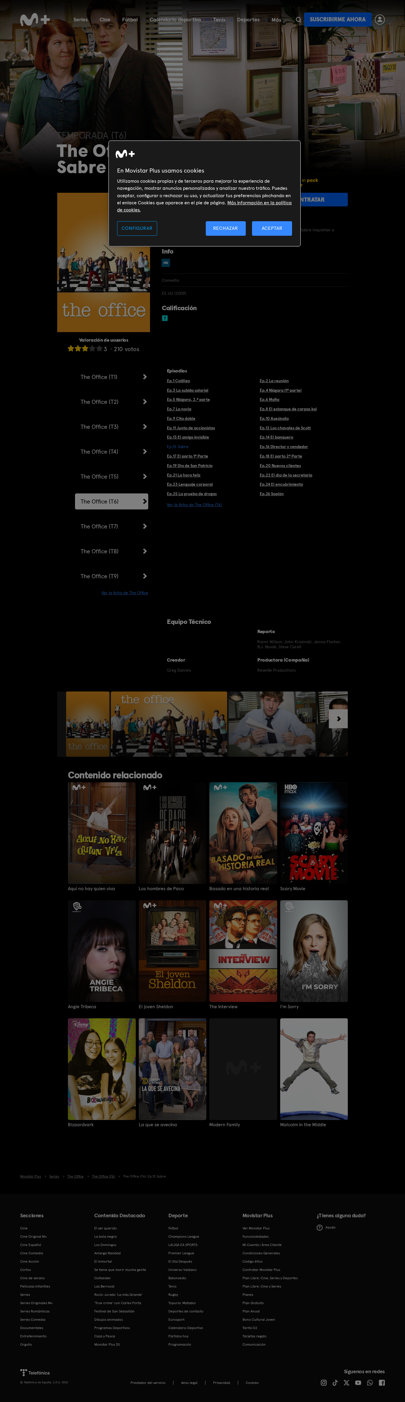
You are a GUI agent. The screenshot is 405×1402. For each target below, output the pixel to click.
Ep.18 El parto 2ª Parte (281, 456)
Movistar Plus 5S (107, 1344)
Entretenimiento (33, 1336)
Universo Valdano (182, 1270)
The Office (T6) (100, 501)
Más (276, 20)
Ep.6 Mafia (269, 399)
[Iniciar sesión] (380, 20)
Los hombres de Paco (161, 888)
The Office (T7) (99, 526)
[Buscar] (298, 19)
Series (81, 19)
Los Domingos (105, 1245)
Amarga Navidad (107, 1253)
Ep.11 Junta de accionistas (191, 428)
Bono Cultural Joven (259, 1319)
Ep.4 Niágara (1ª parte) (281, 390)
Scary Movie (292, 888)
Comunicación (254, 1344)
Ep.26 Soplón (272, 493)
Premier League (181, 1253)
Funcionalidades (256, 1236)
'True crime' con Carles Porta (117, 1303)
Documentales (31, 1328)
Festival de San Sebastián (114, 1311)
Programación (179, 1344)
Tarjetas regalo (255, 1336)
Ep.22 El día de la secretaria (286, 475)
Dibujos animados (108, 1319)
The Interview (223, 1006)
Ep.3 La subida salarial (187, 390)
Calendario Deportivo (185, 1328)
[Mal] (78, 348)
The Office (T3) (100, 426)
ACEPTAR (272, 228)
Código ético (253, 1261)
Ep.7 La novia (179, 409)
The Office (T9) (100, 576)
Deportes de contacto (185, 1311)
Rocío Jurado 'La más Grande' (118, 1295)
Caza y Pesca (104, 1336)
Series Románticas (35, 1311)
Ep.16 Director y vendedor (284, 446)
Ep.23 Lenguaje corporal (190, 484)
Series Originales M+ (36, 1303)
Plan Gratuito (253, 1303)
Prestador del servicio (147, 1383)
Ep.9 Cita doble (181, 418)
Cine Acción (29, 1261)
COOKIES (252, 1383)
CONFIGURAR (137, 228)
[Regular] (85, 348)
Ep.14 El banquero (276, 437)
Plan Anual (251, 1311)
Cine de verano (32, 1278)
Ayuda (330, 1227)
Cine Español (30, 1245)
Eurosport (176, 1319)
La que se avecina (158, 1124)
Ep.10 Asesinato (274, 418)
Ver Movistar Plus (256, 1228)
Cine (105, 19)
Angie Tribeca (82, 1006)
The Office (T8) (100, 551)
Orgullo (26, 1344)
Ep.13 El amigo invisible (188, 437)
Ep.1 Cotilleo (178, 380)
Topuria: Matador (182, 1303)
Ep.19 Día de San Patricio (190, 465)
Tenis (219, 19)
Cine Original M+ (33, 1236)
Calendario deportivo (175, 19)
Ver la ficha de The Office (124, 592)
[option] (88, 724)
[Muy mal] (71, 348)
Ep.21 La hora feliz (183, 475)
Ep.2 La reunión (274, 380)
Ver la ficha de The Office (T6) (194, 504)
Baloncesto (177, 1278)
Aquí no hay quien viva (91, 888)
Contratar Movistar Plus (261, 1270)
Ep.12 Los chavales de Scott (285, 428)
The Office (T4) (99, 451)
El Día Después (180, 1261)
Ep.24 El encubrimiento (281, 484)
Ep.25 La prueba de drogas (192, 493)
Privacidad (221, 1383)
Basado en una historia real (239, 888)
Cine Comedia (31, 1253)
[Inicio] (35, 19)
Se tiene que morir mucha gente (120, 1270)
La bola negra (105, 1236)
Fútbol (130, 19)
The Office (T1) (99, 376)
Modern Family (224, 1124)
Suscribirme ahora (338, 19)
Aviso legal (189, 1383)
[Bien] (92, 348)
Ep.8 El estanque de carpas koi (288, 409)
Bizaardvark (81, 1124)
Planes (248, 1295)
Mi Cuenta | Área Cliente (262, 1245)
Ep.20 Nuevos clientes (280, 465)
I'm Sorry (289, 1006)
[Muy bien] (99, 348)
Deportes (248, 19)
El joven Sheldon (156, 1006)
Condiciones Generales (261, 1253)
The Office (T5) (100, 476)
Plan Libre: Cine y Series (262, 1286)
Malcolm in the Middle (303, 1124)
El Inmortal (103, 1261)
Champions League (183, 1236)
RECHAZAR (225, 228)
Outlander (102, 1278)
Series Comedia (32, 1319)
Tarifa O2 (250, 1328)
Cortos (25, 1270)
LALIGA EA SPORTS (182, 1245)
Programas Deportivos (112, 1328)
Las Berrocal (104, 1286)
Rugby (173, 1295)
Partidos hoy (178, 1336)
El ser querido (105, 1228)
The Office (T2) (100, 401)
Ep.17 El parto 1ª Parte (187, 456)
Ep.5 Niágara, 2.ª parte (188, 399)
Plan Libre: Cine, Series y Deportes (270, 1278)
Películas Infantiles (35, 1286)
